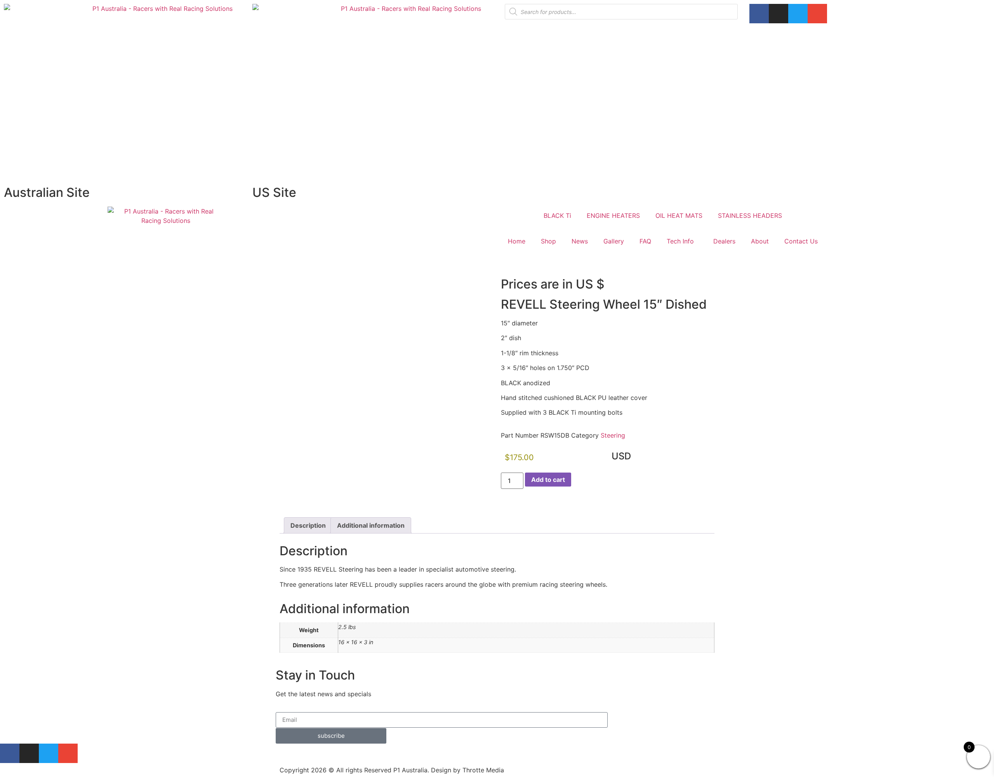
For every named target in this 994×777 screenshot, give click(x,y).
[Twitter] (798, 13)
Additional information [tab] (371, 525)
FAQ (645, 241)
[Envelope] (817, 13)
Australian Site (47, 192)
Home (516, 241)
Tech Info (680, 241)
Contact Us (801, 241)
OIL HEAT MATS (678, 215)
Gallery (613, 241)
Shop (548, 241)
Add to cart (548, 479)
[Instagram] (778, 13)
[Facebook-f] (759, 13)
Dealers (724, 241)
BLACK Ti (557, 215)
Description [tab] (308, 525)
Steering (613, 435)
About (760, 241)
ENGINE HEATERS (613, 215)
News (580, 241)
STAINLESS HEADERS (750, 215)
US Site (274, 192)
